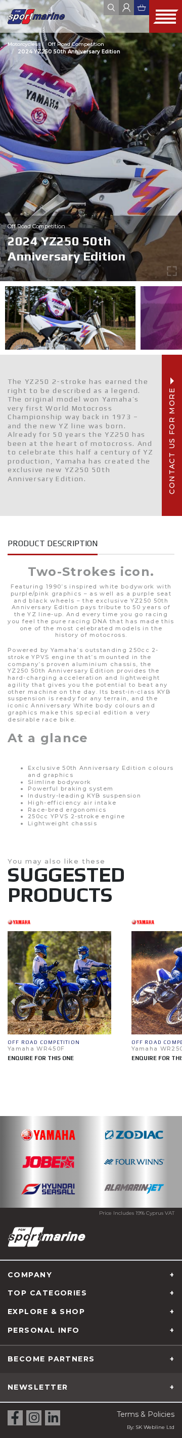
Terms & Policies (145, 1414)
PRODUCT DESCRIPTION (53, 543)
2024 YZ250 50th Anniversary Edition (69, 52)
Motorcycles (23, 44)
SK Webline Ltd (154, 1427)
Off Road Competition (76, 44)
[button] (13, 1002)
